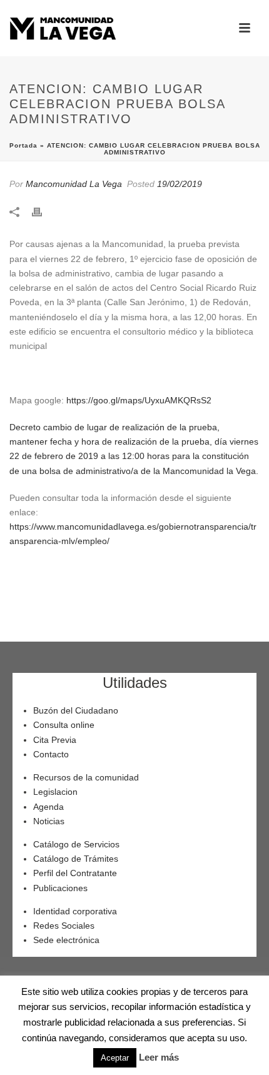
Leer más (159, 1057)
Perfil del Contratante (75, 873)
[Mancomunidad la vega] (62, 28)
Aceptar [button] (115, 1057)
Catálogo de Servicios (76, 844)
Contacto (51, 754)
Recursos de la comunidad (86, 777)
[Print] (43, 211)
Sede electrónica (66, 940)
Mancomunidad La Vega (74, 184)
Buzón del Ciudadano (75, 710)
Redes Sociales (63, 926)
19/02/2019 (179, 184)
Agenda (48, 807)
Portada (23, 145)
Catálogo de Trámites (75, 859)
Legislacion (55, 792)
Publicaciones (60, 888)
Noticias (48, 821)
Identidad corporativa (75, 911)
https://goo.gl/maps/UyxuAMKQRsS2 (138, 400)
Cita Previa (54, 740)
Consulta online (63, 725)
